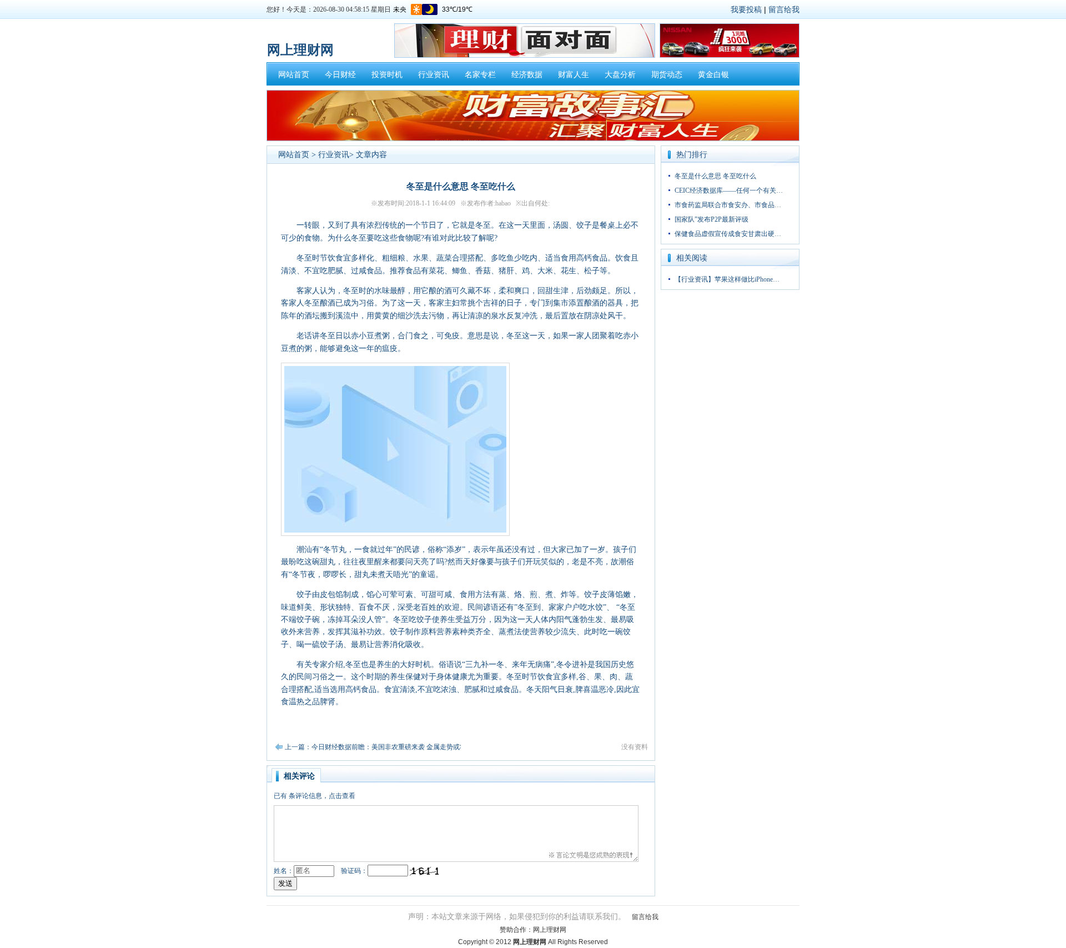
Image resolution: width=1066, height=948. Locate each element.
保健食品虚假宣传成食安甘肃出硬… (728, 234)
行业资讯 (433, 75)
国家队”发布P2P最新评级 (711, 219)
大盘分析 (620, 75)
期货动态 (666, 75)
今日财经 (340, 75)
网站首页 (293, 75)
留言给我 (784, 9)
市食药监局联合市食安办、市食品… (728, 205)
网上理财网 (549, 930)
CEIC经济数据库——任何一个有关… (729, 190)
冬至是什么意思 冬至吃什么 (715, 176)
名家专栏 (480, 75)
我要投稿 (746, 9)
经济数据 (526, 75)
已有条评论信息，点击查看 (314, 796)
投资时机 (387, 75)
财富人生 (573, 75)
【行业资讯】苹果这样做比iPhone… (727, 279)
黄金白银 (713, 75)
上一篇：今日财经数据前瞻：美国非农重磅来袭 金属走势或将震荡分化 (389, 747)
